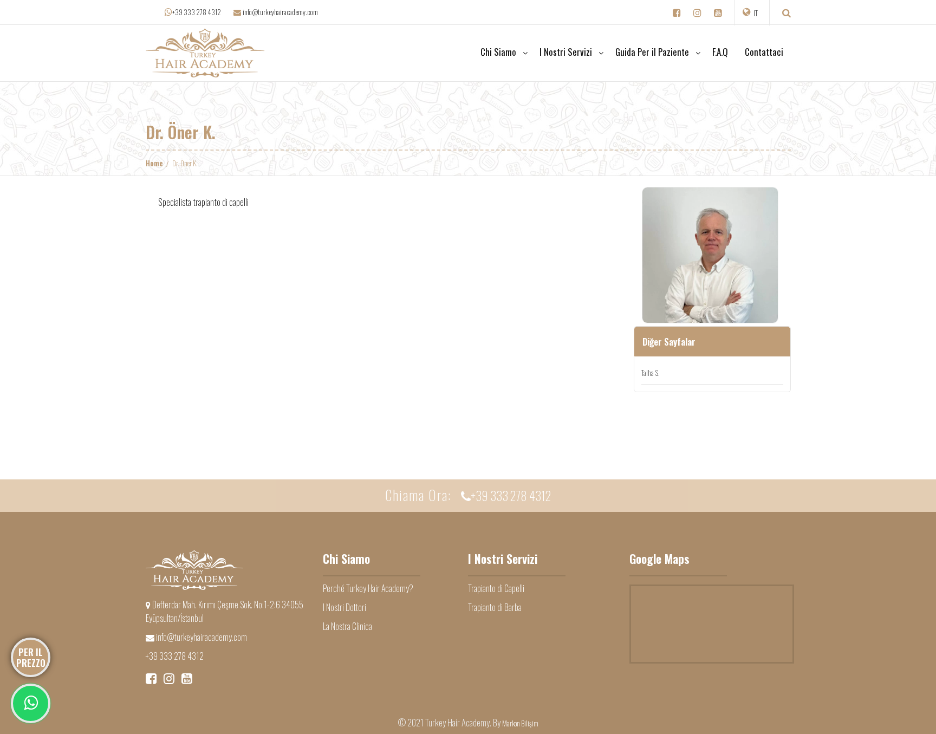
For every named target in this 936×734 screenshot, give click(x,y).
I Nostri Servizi (566, 52)
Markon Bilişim (520, 723)
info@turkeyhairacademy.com (279, 11)
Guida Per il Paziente (652, 52)
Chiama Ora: (468, 495)
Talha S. (650, 372)
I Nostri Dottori (344, 607)
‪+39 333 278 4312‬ (196, 12)
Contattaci (764, 52)
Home (154, 163)
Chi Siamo (498, 52)
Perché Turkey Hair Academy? (368, 588)
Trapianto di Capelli (496, 588)
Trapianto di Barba (495, 607)
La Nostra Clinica (347, 626)
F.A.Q (720, 52)
